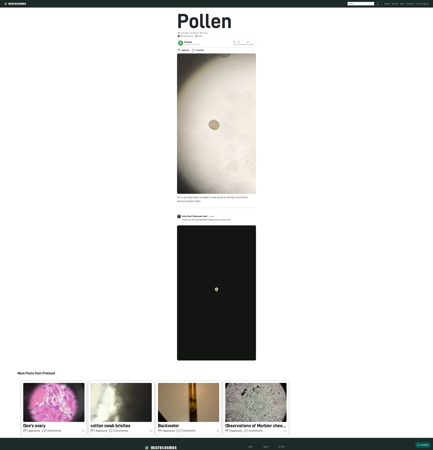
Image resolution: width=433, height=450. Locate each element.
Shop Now (410, 4)
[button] (216, 290)
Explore (387, 4)
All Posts (395, 4)
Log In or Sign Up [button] (422, 4)
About (402, 4)
